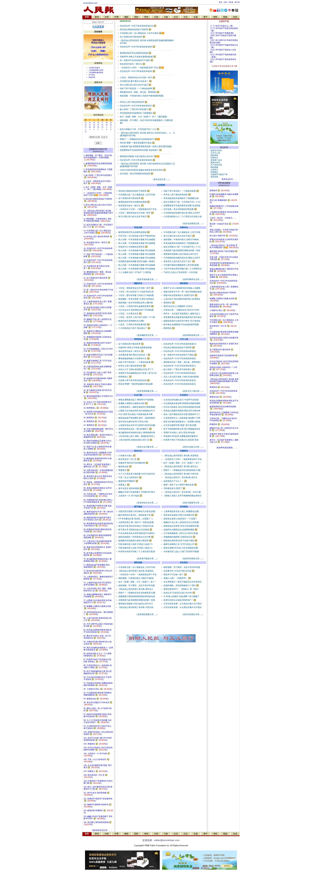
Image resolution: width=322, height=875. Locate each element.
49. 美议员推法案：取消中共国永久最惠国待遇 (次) (98, 436)
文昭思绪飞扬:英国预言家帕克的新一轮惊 (182, 250)
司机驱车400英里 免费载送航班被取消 (181, 436)
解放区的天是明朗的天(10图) (131, 321)
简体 (220, 2)
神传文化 (138, 451)
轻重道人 (124, 485)
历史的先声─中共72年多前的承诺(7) (137, 106)
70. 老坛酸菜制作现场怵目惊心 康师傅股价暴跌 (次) (98, 560)
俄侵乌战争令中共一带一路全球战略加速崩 (183, 292)
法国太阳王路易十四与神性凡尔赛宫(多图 (136, 511)
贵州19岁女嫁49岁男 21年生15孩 (133, 422)
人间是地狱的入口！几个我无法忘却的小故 (183, 216)
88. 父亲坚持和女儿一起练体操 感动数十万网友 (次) (98, 666)
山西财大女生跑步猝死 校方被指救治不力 (136, 411)
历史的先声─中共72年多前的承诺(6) (137, 160)
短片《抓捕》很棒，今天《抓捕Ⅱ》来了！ (183, 463)
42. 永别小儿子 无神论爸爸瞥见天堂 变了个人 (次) (98, 403)
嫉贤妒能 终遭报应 (128, 481)
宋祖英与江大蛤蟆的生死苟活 (133, 247)
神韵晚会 (214, 172)
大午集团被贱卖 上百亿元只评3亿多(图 (181, 533)
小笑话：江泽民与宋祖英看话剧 (134, 324)
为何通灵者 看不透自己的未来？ (136, 81)
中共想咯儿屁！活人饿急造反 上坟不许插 (136, 195)
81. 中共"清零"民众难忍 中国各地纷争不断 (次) (98, 625)
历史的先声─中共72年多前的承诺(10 (180, 344)
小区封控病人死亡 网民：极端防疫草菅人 (136, 436)
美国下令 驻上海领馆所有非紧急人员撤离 (182, 288)
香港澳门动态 (216, 160)
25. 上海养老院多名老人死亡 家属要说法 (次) (98, 303)
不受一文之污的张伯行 (130, 477)
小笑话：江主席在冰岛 (130, 313)
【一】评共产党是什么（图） (222, 26)
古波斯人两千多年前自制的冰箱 (134, 380)
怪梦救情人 (125, 377)
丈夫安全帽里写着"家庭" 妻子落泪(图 (180, 425)
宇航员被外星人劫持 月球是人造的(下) (135, 544)
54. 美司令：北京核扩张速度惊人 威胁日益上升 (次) (97, 465)
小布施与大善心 (127, 455)
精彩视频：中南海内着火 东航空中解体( (181, 239)
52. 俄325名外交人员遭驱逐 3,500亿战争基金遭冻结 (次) (98, 454)
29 (94, 127)
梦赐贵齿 (124, 470)
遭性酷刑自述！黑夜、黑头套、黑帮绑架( (182, 362)
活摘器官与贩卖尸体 (219, 174)
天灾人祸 (184, 339)
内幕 (107, 17)
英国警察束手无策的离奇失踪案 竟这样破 (182, 205)
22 (94, 125)
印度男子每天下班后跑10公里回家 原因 (181, 440)
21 (90, 125)
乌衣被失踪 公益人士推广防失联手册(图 (181, 551)
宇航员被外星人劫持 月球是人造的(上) (135, 548)
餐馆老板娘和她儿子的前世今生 (134, 358)
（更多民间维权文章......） (192, 558)
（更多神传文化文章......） (146, 503)
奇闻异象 (138, 339)
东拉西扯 (184, 562)
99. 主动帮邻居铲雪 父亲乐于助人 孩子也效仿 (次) (98, 727)
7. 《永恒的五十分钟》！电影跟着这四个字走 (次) (98, 194)
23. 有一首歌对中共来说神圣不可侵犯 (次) (98, 291)
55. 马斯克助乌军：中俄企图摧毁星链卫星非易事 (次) (98, 471)
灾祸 (156, 17)
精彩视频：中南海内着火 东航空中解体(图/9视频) (142, 96)
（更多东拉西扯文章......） (192, 614)
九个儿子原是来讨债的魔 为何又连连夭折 (136, 474)
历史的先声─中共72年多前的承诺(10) (138, 26)
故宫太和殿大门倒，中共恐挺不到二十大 (139, 129)
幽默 (126, 17)
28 (90, 127)
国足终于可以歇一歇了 (175, 574)
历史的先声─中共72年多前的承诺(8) (137, 71)
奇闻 (146, 17)
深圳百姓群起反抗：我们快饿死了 (135, 429)
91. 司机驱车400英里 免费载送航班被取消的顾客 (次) (98, 684)
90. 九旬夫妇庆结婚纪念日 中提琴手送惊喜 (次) (98, 678)
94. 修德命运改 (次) (96, 699)
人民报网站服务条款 (96, 72)
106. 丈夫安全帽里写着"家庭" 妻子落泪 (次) (98, 766)
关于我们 (92, 75)
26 (111, 125)
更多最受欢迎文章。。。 (102, 830)
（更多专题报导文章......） (192, 503)
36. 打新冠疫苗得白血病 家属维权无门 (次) (98, 368)
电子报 (237, 2)
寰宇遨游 (138, 507)
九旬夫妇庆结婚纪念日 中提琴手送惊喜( (181, 400)
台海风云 (214, 170)
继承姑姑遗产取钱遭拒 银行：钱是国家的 (136, 418)
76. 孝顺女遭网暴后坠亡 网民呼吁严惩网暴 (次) (98, 595)
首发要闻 (161, 185)
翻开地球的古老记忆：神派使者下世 (136, 515)
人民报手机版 (93, 68)
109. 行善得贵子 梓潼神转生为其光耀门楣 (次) (98, 782)
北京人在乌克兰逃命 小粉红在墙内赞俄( (181, 377)
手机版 (230, 2)
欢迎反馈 (92, 77)
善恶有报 (214, 177)
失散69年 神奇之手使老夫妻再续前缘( (135, 347)
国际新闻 (184, 283)
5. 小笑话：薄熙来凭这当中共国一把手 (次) (98, 182)
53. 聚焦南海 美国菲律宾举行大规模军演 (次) (98, 459)
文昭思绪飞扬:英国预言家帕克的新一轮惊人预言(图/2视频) (146, 146)
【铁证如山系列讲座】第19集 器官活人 (181, 466)
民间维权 (184, 507)
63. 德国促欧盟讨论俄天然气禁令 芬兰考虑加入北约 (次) (97, 519)
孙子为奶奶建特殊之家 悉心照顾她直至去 (182, 429)
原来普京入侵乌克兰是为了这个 (179, 261)
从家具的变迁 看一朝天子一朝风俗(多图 (136, 522)
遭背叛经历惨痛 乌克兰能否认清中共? (139, 156)
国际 (136, 17)
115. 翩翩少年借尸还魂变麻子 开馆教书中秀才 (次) (98, 817)
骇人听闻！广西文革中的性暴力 (135, 109)
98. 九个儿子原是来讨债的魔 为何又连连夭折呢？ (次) (98, 721)
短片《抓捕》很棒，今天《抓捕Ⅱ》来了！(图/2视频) (143, 117)
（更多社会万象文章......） (146, 447)
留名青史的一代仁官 (129, 459)
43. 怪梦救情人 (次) (96, 408)
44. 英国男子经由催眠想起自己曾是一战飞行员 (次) (98, 413)
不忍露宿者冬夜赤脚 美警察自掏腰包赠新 (182, 403)
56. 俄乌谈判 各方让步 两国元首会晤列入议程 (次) (98, 477)
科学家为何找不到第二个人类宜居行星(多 (136, 551)
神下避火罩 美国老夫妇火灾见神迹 (135, 530)
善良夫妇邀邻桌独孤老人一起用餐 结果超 (182, 422)
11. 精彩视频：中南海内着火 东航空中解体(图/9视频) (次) (97, 220)
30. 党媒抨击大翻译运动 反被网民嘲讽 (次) (98, 332)
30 (98, 127)
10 (86, 132)
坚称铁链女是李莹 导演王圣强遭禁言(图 (181, 526)
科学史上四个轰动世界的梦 (133, 102)
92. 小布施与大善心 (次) (98, 689)
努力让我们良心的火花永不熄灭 (135, 85)
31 (102, 127)
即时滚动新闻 (224, 183)
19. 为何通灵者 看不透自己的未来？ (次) (97, 267)
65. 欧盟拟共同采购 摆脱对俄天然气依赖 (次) (98, 530)
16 (98, 122)
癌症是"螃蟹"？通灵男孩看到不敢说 (137, 143)
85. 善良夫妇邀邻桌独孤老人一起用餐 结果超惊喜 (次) (98, 649)
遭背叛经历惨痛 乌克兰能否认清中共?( (181, 254)
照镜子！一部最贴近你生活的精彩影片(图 (182, 470)
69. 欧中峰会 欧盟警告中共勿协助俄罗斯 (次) (98, 554)
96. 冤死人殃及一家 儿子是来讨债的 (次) (98, 709)
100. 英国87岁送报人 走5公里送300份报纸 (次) (98, 733)
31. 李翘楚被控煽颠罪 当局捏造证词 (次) (98, 338)
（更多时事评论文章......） (192, 279)
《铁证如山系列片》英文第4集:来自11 (180, 477)
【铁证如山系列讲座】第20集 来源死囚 (181, 455)
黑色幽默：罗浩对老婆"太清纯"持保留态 (136, 299)
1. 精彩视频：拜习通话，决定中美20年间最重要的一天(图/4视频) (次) (98, 157)
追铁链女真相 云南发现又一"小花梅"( (180, 519)
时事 (117, 17)
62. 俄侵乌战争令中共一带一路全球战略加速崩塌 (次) (98, 513)
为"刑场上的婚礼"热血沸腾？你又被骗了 (181, 596)
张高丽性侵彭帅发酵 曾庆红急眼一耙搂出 (136, 261)
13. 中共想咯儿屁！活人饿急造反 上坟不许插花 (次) (97, 232)
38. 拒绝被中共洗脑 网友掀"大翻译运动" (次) (98, 379)
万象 (166, 17)
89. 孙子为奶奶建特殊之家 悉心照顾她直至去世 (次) (98, 672)
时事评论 (184, 227)
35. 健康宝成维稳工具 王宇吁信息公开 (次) (98, 362)
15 (94, 122)
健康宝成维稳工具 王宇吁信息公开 (180, 544)
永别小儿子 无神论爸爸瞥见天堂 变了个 (136, 369)
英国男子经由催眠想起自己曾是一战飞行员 (137, 373)
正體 (225, 2)
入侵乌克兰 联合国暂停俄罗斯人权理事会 (182, 299)
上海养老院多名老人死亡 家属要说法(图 (181, 511)
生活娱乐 (184, 395)
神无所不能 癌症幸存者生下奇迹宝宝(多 (136, 526)
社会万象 (138, 395)
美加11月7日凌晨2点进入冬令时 (179, 593)
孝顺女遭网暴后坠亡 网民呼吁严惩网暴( (136, 400)
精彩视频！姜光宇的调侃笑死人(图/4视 (135, 303)
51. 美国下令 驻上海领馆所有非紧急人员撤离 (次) (98, 448)
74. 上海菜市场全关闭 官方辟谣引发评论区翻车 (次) (98, 584)
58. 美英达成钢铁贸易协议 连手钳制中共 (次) (98, 489)
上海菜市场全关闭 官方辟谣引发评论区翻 (136, 425)
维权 (215, 17)
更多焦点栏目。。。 (230, 179)
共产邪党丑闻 (216, 165)
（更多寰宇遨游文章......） (146, 558)
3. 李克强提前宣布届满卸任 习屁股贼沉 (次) (98, 170)
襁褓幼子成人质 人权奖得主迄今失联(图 (181, 522)
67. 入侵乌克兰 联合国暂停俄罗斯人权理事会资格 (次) (98, 542)
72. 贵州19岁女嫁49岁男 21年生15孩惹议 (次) (98, 572)
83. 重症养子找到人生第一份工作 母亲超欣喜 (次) (97, 637)
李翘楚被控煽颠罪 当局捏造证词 (179, 537)
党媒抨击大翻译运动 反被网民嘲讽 (180, 530)
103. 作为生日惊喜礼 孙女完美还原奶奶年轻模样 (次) (98, 749)
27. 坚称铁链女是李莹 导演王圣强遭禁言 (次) (98, 314)
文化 (186, 17)
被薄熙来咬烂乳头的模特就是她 (135, 53)
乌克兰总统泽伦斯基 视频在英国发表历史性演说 (143, 170)
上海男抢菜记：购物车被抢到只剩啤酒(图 (136, 407)
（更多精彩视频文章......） (146, 614)
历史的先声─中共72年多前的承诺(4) (180, 384)
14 (90, 122)
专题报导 (184, 451)
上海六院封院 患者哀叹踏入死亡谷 (135, 440)
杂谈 (235, 17)
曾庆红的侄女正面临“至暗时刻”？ (180, 600)
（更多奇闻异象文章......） (146, 391)
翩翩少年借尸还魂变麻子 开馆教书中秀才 (136, 492)
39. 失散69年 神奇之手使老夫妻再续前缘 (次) (98, 385)
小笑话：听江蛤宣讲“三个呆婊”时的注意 (136, 292)
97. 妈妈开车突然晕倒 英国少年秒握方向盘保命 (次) (98, 715)
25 (107, 125)
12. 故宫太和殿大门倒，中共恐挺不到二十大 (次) (98, 226)
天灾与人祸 (215, 153)
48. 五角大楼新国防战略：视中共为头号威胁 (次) (98, 430)
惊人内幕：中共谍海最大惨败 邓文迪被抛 (136, 239)
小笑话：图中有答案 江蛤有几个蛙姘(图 (136, 295)
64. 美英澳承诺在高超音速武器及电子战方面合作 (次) (98, 525)
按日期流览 (98, 115)
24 (102, 125)
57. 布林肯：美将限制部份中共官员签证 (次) (98, 483)
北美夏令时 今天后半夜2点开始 (179, 571)
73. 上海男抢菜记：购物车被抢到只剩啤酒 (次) (98, 578)
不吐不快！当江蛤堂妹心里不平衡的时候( (136, 236)
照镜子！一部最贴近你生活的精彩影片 (140, 139)
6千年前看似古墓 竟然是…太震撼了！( (135, 519)
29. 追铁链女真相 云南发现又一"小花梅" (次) (98, 326)
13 (86, 122)
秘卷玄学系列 (216, 151)
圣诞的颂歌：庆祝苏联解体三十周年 (181, 585)
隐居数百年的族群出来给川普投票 (135, 540)
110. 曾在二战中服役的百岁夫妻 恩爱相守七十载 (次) (98, 788)
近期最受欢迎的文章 (98, 149)
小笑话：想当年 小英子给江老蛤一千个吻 (136, 317)
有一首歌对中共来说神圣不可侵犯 (136, 60)
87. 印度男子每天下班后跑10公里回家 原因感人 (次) (97, 660)
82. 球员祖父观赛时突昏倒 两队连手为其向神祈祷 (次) (98, 631)
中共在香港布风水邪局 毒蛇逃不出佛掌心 (136, 533)
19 (111, 122)
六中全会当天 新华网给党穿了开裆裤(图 (136, 310)
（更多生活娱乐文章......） (192, 447)
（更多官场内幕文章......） (146, 279)
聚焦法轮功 (215, 162)
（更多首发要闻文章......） (192, 223)
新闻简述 (169, 303)
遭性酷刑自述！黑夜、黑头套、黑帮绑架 (139, 92)
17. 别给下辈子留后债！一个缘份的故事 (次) (98, 255)
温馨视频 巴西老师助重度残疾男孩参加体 (136, 596)
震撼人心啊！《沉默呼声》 (177, 578)
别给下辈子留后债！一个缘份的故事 (137, 88)
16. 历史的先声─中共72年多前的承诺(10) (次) (98, 249)
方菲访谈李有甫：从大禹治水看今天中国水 (183, 604)
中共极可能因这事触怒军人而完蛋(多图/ (181, 265)
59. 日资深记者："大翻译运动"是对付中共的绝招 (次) (98, 495)
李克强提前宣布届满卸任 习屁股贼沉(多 (181, 198)
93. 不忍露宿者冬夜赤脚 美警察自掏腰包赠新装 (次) (98, 694)
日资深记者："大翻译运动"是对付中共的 (181, 310)
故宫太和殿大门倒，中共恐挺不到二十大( (182, 202)
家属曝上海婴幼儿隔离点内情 (133, 403)
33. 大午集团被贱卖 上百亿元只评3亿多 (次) (98, 350)
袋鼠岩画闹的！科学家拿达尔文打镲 (136, 537)
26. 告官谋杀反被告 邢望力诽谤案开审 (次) (98, 308)
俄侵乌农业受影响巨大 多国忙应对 (180, 295)
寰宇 (205, 17)
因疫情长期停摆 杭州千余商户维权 (180, 540)
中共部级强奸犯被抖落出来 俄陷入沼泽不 (182, 213)
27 (86, 127)
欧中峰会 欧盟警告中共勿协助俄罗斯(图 (181, 324)
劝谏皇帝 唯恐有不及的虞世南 (133, 463)
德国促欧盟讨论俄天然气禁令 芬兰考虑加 (182, 321)
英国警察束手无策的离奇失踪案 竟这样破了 (141, 150)
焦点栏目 (224, 147)
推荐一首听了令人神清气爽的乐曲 (180, 485)
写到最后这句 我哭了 (174, 488)
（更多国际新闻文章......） (192, 335)
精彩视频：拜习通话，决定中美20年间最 (136, 585)
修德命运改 (125, 466)
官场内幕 (138, 227)
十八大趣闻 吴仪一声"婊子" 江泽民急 (134, 272)
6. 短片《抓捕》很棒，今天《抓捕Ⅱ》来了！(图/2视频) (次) (98, 188)
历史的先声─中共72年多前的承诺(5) (180, 380)
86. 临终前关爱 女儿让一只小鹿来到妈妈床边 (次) (98, 655)
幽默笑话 (138, 283)
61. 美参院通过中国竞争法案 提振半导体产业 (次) (98, 507)
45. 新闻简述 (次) (95, 418)
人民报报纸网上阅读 (96, 70)
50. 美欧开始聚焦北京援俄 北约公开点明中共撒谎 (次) (98, 442)
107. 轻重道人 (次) (96, 771)
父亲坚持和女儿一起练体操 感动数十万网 (182, 418)
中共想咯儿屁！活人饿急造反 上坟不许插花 (142, 33)
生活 (176, 17)
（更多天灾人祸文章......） (192, 391)
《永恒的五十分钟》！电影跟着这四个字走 (142, 68)
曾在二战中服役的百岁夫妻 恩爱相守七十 (182, 414)
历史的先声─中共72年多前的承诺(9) (137, 47)
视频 (225, 17)
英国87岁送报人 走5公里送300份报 (179, 432)
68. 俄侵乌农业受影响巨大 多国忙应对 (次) (98, 548)
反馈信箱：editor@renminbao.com (161, 840)
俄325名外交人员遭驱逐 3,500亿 (178, 306)
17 (102, 122)
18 (107, 122)
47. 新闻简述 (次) (95, 425)
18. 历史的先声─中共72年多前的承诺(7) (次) (98, 261)
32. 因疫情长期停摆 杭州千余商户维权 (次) (98, 344)
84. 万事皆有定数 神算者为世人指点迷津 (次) (98, 643)
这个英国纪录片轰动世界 (132, 37)
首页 (87, 17)
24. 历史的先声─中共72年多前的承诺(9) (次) (98, 297)
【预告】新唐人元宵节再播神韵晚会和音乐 (183, 496)
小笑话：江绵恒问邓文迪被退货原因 (136, 306)
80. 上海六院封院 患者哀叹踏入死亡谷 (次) (98, 619)
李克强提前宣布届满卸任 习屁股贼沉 (138, 113)
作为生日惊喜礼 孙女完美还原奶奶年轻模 (182, 407)
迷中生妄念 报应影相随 (130, 488)
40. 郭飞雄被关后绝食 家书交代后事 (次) (98, 391)
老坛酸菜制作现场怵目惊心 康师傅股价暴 (136, 432)
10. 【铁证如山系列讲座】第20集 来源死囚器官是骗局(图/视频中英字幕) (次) (98, 213)
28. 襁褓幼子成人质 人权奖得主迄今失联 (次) (98, 320)
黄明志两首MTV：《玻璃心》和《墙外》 (182, 589)
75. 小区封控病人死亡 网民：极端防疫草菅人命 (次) (98, 590)
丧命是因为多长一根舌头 (132, 64)
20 (86, 125)
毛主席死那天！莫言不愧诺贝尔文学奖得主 (183, 582)
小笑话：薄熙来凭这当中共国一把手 (137, 77)
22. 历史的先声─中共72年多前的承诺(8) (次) (98, 285)
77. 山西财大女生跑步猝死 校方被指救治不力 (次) (98, 601)
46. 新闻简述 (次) (95, 421)
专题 (196, 17)
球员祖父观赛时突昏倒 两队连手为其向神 (182, 411)
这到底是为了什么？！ (175, 481)
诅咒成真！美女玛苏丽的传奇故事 (136, 174)
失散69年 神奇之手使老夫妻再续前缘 (138, 57)
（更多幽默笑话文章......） (146, 335)
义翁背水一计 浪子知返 (130, 496)
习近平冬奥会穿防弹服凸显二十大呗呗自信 (183, 269)
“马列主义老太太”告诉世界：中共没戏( (181, 272)
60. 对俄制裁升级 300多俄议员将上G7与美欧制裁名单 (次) (98, 501)
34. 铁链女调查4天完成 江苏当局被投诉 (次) (98, 356)
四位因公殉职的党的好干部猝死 (135, 29)
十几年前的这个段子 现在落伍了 (134, 328)
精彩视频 (138, 562)
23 (98, 125)
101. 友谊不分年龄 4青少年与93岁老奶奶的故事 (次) (98, 739)
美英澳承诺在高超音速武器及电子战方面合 (183, 317)
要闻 (97, 17)
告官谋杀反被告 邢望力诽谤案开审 (180, 515)
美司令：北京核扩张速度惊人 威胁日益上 (182, 313)
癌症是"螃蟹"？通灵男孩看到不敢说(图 (135, 384)
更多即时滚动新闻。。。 (227, 448)
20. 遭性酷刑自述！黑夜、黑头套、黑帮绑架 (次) (98, 273)
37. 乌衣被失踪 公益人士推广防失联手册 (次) (98, 373)
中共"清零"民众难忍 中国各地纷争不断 (135, 414)
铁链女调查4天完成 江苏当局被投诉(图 (181, 548)
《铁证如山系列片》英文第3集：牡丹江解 (182, 492)
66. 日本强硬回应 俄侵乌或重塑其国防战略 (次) (98, 536)
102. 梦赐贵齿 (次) (96, 744)
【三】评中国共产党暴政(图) (222, 33)
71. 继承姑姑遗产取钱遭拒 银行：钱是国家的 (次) (98, 566)
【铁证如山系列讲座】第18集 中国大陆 (181, 474)
